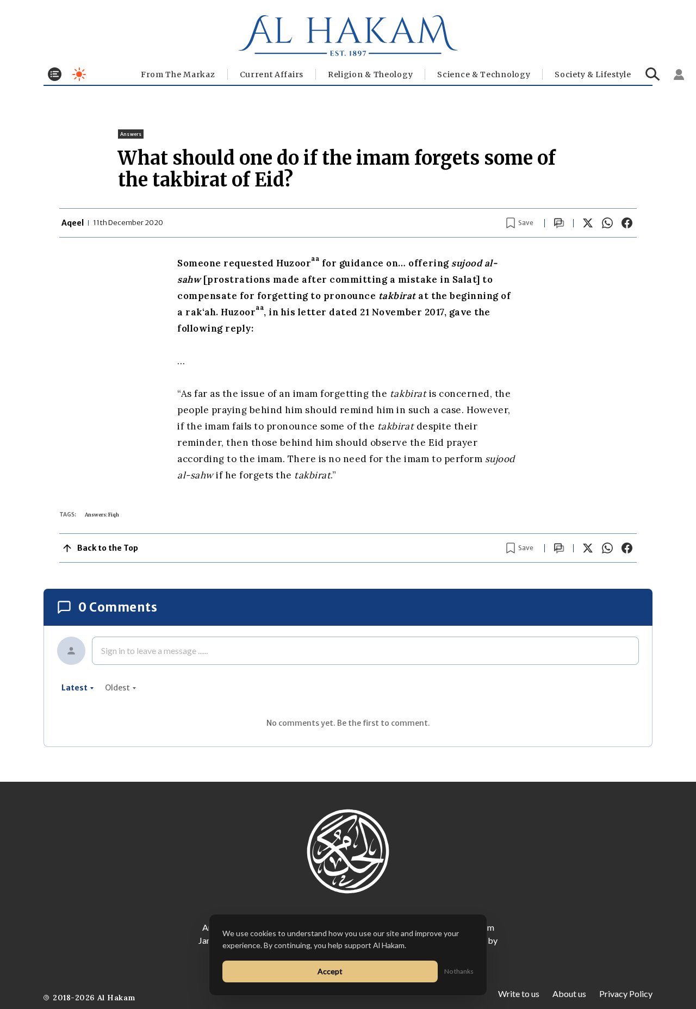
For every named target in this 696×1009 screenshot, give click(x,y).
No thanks (459, 971)
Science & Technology (483, 74)
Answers (130, 134)
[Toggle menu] (54, 74)
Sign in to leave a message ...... (154, 650)
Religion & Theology (370, 74)
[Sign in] (679, 74)
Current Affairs (272, 74)
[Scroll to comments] (559, 223)
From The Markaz (178, 74)
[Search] (652, 74)
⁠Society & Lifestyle (593, 74)
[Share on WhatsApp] (607, 222)
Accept (330, 971)
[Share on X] (587, 222)
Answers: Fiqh (102, 515)
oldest (117, 688)
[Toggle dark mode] (79, 74)
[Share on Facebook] (627, 222)
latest (74, 688)
